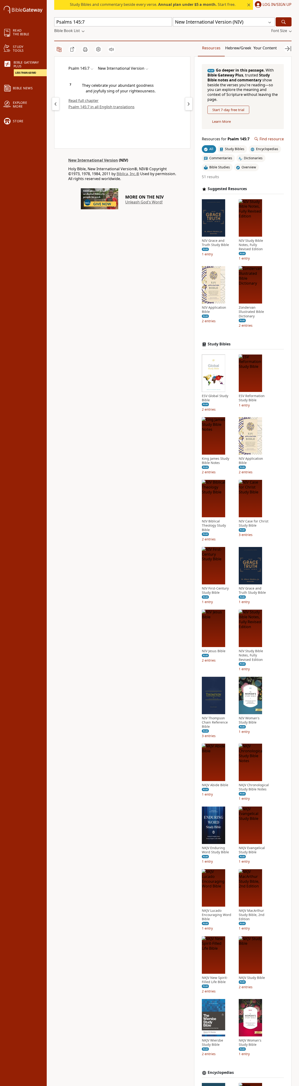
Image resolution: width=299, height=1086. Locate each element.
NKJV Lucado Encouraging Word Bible (216, 915)
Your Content (265, 48)
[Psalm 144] (55, 103)
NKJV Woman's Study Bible (250, 1042)
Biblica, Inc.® (128, 173)
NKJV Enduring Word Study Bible (215, 850)
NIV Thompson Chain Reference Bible (215, 722)
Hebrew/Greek (238, 48)
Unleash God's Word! (144, 202)
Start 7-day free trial (228, 109)
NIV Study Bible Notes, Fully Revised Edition (251, 245)
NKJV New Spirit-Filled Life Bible (215, 980)
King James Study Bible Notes (215, 460)
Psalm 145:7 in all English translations (101, 106)
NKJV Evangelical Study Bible (252, 850)
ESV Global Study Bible (215, 398)
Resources (211, 48)
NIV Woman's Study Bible (249, 720)
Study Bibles (219, 344)
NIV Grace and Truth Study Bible (215, 243)
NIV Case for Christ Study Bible (253, 523)
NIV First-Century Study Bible (215, 590)
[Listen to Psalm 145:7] (111, 49)
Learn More (221, 121)
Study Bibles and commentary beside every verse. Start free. (152, 4)
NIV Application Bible (214, 309)
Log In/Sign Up (277, 4)
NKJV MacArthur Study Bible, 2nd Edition (251, 915)
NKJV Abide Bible (215, 785)
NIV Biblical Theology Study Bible (214, 525)
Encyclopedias (221, 1072)
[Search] (284, 21)
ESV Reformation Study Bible (252, 398)
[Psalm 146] (188, 103)
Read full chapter (83, 100)
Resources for (225, 139)
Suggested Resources (227, 188)
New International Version (93, 160)
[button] (272, 5)
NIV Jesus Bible (213, 651)
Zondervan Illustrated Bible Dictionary (251, 311)
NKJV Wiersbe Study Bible (212, 1042)
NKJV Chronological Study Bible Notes (254, 787)
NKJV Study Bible (252, 978)
